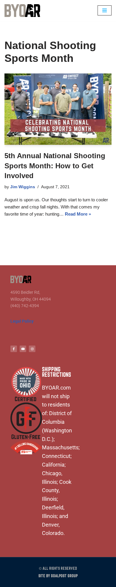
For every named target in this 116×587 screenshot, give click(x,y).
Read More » (78, 213)
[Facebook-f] (13, 349)
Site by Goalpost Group (58, 576)
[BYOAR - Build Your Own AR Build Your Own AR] (22, 10)
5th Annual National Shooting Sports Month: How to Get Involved (54, 166)
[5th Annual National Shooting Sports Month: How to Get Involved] (58, 109)
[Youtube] (23, 349)
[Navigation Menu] (105, 10)
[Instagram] (32, 349)
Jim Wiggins (22, 187)
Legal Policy (22, 321)
